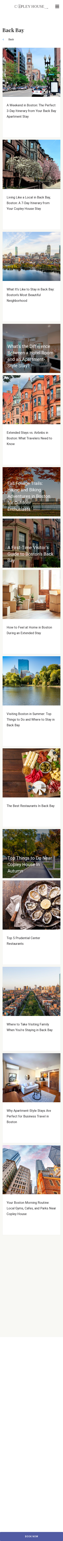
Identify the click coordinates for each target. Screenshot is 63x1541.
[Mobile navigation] (57, 7)
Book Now (31, 1536)
